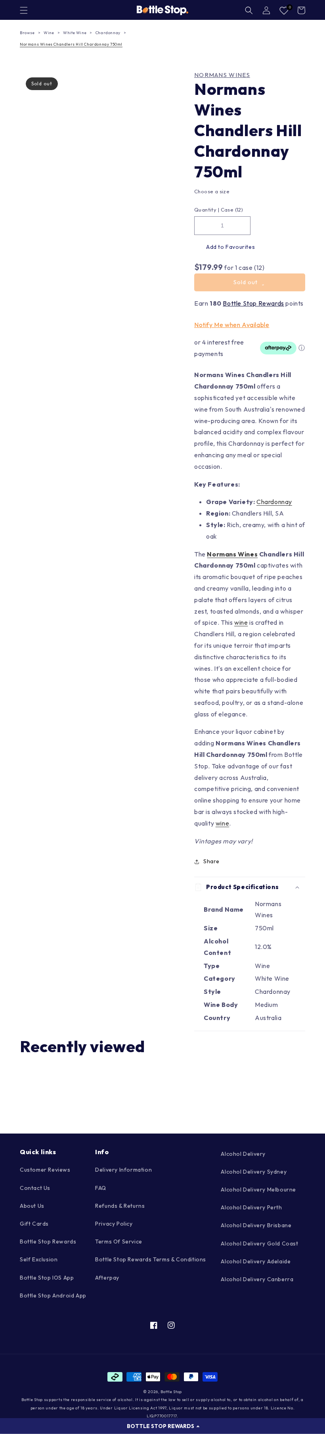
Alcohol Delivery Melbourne (258, 1189)
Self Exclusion (38, 1259)
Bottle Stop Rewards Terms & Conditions (150, 1259)
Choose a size (211, 191)
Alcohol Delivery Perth (251, 1207)
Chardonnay (108, 32)
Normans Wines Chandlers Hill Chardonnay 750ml (71, 44)
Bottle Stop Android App (53, 1295)
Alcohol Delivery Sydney (254, 1171)
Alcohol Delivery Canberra (257, 1279)
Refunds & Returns (120, 1205)
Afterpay (107, 1277)
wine (241, 622)
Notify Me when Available (231, 325)
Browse (27, 32)
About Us (32, 1205)
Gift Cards (34, 1223)
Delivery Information (123, 1169)
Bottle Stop (171, 1391)
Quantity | (206, 209)
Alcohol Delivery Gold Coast (259, 1243)
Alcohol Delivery (243, 1153)
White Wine (74, 32)
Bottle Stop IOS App (47, 1277)
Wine (49, 32)
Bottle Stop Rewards (253, 303)
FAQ (100, 1187)
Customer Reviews (45, 1169)
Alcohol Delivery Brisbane (256, 1225)
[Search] (249, 10)
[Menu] (23, 10)
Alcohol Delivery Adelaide (256, 1261)
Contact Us (35, 1187)
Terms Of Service (118, 1241)
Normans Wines (222, 75)
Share (211, 861)
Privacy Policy (113, 1223)
